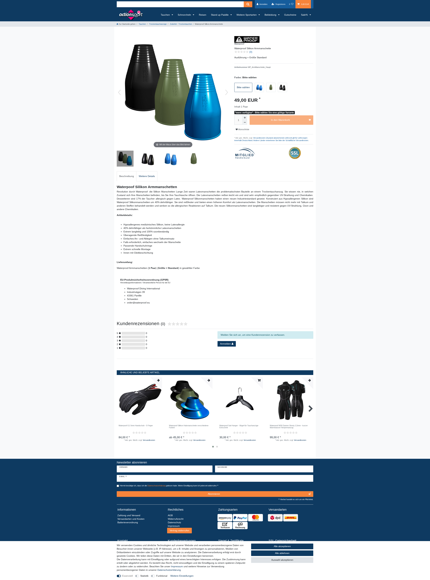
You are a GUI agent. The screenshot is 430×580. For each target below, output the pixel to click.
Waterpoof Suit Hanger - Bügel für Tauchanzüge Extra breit (238, 427)
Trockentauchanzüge (158, 24)
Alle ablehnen (282, 553)
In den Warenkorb (280, 120)
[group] (189, 400)
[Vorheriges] (119, 92)
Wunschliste (243, 129)
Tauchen (165, 14)
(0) (250, 52)
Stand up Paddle (220, 14)
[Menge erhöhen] (244, 117)
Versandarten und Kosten (130, 519)
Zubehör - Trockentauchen (180, 24)
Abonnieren (214, 494)
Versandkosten (149, 440)
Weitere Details (147, 176)
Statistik (144, 575)
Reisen (202, 14)
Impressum (177, 566)
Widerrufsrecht (175, 519)
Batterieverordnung (127, 522)
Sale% (304, 14)
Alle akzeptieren (282, 546)
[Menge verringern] (244, 122)
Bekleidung (271, 14)
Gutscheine (290, 14)
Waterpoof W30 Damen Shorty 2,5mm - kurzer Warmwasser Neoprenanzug (289, 427)
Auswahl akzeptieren (282, 560)
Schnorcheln (185, 14)
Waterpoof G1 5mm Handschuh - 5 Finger (136, 426)
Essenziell (127, 575)
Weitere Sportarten (246, 14)
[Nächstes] (226, 92)
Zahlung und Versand (128, 515)
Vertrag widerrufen (179, 530)
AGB (170, 515)
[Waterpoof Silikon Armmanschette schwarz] (148, 159)
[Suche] (248, 4)
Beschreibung (126, 176)
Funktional (161, 575)
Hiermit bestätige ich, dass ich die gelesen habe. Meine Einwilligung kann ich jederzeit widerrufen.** (169, 486)
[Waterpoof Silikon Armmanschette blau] (170, 159)
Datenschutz (174, 522)
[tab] (126, 176)
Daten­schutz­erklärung (169, 570)
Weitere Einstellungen (182, 575)
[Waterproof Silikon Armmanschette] (125, 159)
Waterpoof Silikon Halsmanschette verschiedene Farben (188, 427)
